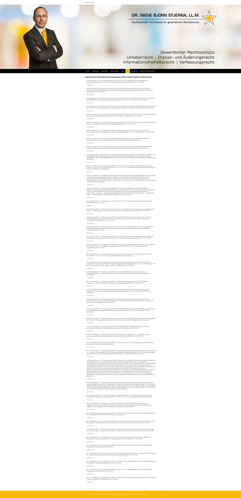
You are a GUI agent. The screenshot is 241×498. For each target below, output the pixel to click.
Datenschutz (137, 494)
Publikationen (115, 71)
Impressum (144, 494)
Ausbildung (95, 71)
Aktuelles (134, 71)
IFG (127, 71)
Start (87, 71)
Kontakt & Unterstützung (147, 71)
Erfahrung (104, 71)
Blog (122, 71)
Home (86, 494)
